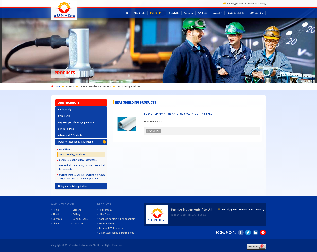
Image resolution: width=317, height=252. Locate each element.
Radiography (64, 109)
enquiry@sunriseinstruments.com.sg (246, 3)
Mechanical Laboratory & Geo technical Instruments (82, 167)
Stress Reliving (66, 128)
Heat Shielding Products (72, 154)
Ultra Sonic (64, 116)
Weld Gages (65, 149)
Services (174, 12)
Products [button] (155, 13)
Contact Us (256, 12)
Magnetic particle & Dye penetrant (76, 122)
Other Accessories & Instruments (75, 141)
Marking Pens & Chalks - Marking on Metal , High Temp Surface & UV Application (82, 176)
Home (56, 210)
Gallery (217, 12)
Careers (202, 12)
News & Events (235, 12)
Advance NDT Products (70, 135)
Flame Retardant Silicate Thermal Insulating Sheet (178, 113)
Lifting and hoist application (72, 186)
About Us (139, 12)
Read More (152, 131)
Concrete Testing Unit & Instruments (78, 160)
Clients (188, 12)
